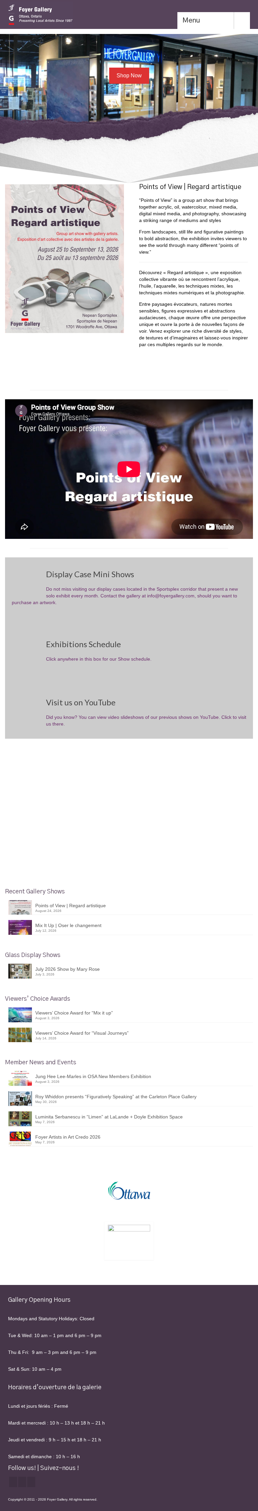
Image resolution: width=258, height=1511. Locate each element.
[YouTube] (31, 1482)
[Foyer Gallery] (129, 14)
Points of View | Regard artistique (70, 905)
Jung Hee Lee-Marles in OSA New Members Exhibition (93, 1076)
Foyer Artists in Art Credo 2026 (67, 1137)
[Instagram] (22, 1482)
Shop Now (129, 75)
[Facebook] (13, 1482)
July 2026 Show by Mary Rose (67, 969)
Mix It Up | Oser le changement (68, 925)
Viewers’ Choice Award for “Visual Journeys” (82, 1033)
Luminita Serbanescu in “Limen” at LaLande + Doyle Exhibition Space (109, 1116)
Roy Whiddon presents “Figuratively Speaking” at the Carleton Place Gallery (116, 1096)
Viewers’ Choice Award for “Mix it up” (74, 1013)
